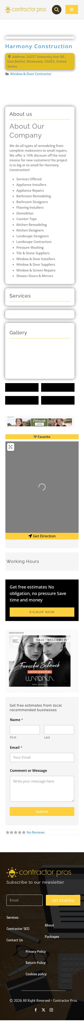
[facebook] (35, 1010)
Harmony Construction (39, 46)
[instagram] (51, 1010)
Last (47, 737)
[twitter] (43, 1010)
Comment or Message (28, 771)
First (13, 737)
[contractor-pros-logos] (25, 7)
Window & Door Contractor (30, 74)
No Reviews (36, 832)
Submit (42, 811)
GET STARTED (63, 900)
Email (16, 748)
